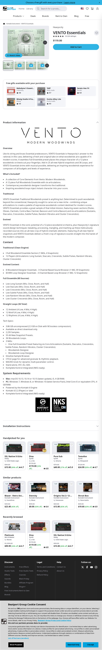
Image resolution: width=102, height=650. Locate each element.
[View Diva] (39, 448)
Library (29, 8)
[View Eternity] (39, 487)
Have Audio (84, 500)
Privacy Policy (42, 571)
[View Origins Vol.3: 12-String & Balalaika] (63, 487)
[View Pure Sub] (63, 448)
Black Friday (24, 579)
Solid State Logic (13, 461)
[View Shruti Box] (88, 487)
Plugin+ (22, 586)
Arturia (58, 461)
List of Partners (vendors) (18, 638)
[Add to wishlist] (96, 33)
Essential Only (73, 645)
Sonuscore (59, 500)
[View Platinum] (14, 526)
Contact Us (61, 567)
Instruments (9, 567)
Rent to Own (24, 590)
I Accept (90, 645)
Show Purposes (16, 645)
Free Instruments (11, 590)
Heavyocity (58, 27)
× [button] (99, 2)
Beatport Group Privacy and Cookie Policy (54, 620)
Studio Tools (9, 571)
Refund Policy (42, 575)
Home (21, 8)
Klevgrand (84, 461)
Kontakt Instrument (13, 24)
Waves (9, 540)
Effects (7, 575)
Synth (31, 458)
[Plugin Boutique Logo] (9, 9)
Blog (6, 586)
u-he (33, 461)
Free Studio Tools (26, 571)
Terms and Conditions (46, 567)
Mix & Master (9, 537)
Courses (22, 575)
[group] (14, 456)
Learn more (69, 2)
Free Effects (24, 567)
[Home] (4, 24)
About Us (60, 571)
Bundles (7, 583)
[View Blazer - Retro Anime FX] (14, 487)
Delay (7, 458)
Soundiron (10, 500)
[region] (51, 625)
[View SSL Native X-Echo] (14, 448)
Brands (7, 594)
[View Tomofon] (88, 448)
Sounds (7, 579)
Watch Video (14, 55)
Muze (33, 500)
